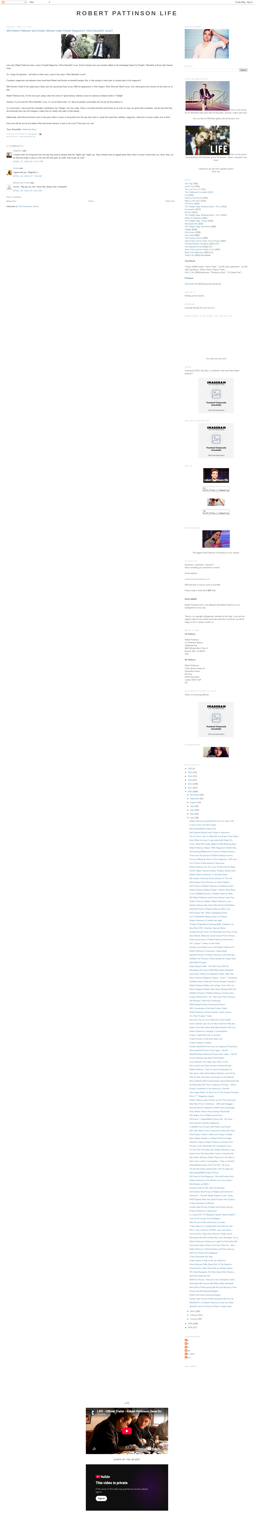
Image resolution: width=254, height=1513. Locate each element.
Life (186, 195)
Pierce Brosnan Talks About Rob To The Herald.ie (210, 1264)
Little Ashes (190, 232)
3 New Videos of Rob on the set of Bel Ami (207, 1260)
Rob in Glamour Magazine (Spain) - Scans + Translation (213, 978)
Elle (187, 1347)
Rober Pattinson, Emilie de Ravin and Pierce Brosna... (212, 1249)
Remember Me (191, 224)
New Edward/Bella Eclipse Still (202, 829)
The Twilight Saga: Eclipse (196, 221)
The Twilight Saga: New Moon (197, 226)
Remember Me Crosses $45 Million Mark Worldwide (211, 1283)
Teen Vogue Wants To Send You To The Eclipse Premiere (214, 1092)
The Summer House (193, 238)
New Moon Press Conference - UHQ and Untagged (211, 1104)
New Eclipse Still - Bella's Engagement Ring (208, 913)
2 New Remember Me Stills (201, 1257)
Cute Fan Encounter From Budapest (204, 1218)
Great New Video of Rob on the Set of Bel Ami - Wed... (212, 1245)
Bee (187, 1340)
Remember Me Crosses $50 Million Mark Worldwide (211, 970)
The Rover (189, 204)
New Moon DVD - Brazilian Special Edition (207, 928)
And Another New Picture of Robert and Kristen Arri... (212, 1192)
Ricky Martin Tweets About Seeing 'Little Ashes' (209, 1111)
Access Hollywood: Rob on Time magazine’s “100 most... (213, 859)
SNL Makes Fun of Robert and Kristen (205, 1115)
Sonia (188, 1357)
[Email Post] (39, 134)
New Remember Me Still (199, 1276)
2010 (190, 791)
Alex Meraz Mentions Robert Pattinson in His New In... (212, 1157)
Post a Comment (13, 197)
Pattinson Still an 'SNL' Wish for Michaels (207, 1188)
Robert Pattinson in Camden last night (205, 920)
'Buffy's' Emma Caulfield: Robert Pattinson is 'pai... (211, 901)
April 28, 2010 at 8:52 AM (27, 191)
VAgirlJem (17, 151)
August (193, 802)
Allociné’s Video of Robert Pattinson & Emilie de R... (211, 1142)
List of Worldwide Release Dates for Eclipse (208, 917)
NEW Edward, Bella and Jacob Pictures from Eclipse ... (213, 1199)
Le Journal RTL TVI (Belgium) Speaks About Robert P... (213, 1215)
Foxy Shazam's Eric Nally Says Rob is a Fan (208, 1062)
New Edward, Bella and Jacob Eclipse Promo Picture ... (213, 936)
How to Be (189, 235)
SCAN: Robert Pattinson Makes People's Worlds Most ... (213, 871)
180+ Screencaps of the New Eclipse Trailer (208, 1008)
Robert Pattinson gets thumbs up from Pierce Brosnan (212, 1100)
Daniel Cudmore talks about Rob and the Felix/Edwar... (212, 905)
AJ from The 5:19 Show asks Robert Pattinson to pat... (212, 1150)
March (193, 1311)
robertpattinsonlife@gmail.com (197, 579)
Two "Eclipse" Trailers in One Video (204, 943)
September (195, 799)
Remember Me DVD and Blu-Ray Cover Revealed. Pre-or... (214, 1238)
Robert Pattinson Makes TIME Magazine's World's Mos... (213, 848)
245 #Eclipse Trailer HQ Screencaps (204, 1001)
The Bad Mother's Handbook (197, 244)
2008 (190, 1327)
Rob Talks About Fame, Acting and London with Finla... (212, 1131)
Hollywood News (29, 129)
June (192, 810)
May (192, 814)
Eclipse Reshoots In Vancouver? (203, 1211)
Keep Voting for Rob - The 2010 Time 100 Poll (209, 966)
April (192, 818)
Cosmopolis (190, 209)
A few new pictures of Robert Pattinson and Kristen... (212, 939)
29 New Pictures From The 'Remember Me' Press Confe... (214, 932)
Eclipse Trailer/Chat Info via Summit (204, 1035)
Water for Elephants (193, 218)
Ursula (16, 168)
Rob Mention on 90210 (199, 1184)
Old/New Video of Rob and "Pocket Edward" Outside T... (213, 981)
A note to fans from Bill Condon (202, 825)
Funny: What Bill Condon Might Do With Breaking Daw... (213, 844)
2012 (190, 784)
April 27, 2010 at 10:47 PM (28, 162)
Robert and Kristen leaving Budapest (205, 1295)
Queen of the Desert (193, 198)
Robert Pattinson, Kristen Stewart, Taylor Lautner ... (211, 1012)
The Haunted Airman (193, 247)
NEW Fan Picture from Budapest (203, 1253)
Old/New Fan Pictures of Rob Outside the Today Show (212, 959)
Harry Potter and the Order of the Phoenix (202, 241)
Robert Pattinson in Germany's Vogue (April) (208, 951)
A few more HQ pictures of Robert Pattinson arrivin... (211, 855)
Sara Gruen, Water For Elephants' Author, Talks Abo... (212, 974)
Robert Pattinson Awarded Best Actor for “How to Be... (212, 821)
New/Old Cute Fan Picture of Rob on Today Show (210, 1306)
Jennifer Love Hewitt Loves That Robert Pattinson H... (212, 947)
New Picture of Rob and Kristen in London (207, 1222)
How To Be (189, 272)
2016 (190, 769)
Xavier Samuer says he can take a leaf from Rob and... (213, 1024)
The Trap (188, 184)
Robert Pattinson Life (127, 13)
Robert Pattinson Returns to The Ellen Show (208, 874)
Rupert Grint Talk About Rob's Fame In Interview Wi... (212, 1153)
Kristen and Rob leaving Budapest (203, 1291)
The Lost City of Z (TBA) (195, 189)
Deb (187, 1344)
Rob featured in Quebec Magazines (204, 1123)
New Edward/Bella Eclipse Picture (203, 1173)
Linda (188, 1351)
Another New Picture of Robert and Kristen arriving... (211, 1207)
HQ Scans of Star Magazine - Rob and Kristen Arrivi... (212, 1176)
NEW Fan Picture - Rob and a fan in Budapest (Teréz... (212, 1280)
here (237, 118)
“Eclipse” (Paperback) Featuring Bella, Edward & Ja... (212, 924)
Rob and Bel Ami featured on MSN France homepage (212, 1108)
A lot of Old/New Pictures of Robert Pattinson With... (211, 894)
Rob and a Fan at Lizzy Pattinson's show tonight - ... (211, 1020)
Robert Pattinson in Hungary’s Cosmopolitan (208, 1031)
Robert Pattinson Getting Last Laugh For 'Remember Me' (213, 1241)
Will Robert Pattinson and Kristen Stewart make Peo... (212, 897)
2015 (190, 772)
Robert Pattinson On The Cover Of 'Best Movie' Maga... (213, 867)
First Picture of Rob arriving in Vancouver (206, 863)
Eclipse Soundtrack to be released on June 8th (209, 1088)
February (194, 1315)
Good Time (189, 186)
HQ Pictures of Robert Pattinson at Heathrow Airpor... (212, 886)
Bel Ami (188, 212)
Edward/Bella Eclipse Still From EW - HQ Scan (209, 1165)
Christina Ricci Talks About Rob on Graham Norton (211, 1268)
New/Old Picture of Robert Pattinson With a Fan (209, 909)
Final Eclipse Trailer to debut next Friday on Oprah (210, 1134)
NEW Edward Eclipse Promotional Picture (207, 1004)
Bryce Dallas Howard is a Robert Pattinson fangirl (210, 1138)
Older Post (170, 201)
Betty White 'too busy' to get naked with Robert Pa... (211, 840)
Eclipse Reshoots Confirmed (201, 1203)
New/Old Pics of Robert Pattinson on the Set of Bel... (212, 1302)
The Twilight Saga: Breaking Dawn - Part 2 (203, 206)
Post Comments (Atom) (28, 206)
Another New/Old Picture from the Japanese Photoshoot (213, 1046)
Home (90, 201)
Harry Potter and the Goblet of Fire (199, 249)
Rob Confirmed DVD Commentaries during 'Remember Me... (214, 1081)
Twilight (188, 229)
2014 (190, 776)
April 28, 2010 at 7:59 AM (27, 176)
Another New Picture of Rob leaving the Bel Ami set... (212, 1299)
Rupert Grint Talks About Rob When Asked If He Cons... (213, 1027)
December (194, 795)
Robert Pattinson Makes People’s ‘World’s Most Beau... (213, 890)
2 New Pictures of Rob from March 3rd (205, 1039)
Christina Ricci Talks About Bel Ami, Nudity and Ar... (211, 1234)
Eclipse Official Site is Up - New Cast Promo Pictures (212, 997)
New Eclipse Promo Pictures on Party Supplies (209, 882)
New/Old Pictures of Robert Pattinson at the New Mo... (212, 955)
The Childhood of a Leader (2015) (199, 192)
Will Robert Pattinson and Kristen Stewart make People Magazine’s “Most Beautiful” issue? (59, 30)
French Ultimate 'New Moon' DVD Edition (206, 1058)
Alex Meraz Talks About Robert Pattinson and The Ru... (213, 1073)
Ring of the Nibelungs (194, 252)
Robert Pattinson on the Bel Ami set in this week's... (211, 1180)
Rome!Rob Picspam (198, 962)
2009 (190, 1324)
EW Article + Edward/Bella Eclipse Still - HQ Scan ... (212, 1119)
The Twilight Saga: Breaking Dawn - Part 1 (203, 215)
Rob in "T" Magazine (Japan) (201, 1096)
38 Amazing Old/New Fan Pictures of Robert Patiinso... (212, 852)
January (193, 1319)
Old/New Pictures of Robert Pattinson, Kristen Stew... (212, 993)
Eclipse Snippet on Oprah (200, 1043)
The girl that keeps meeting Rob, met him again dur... (212, 1169)
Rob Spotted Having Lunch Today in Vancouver (209, 832)
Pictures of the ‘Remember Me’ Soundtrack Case (210, 1146)
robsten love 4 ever (21, 183)
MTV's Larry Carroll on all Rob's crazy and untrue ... (211, 1230)
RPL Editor (190, 1354)
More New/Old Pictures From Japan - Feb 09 (208, 1050)
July (192, 806)
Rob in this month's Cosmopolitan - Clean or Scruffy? (212, 1161)
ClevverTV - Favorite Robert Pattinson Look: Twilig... (211, 1195)
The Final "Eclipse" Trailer (200, 1016)
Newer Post (11, 201)
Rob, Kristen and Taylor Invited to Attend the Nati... (211, 1066)
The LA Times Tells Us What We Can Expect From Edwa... (214, 836)
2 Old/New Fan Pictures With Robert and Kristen (210, 1127)
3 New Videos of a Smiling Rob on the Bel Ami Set (211, 1226)
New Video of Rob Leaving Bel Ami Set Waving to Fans (213, 1287)
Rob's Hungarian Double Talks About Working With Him (212, 989)
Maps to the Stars (192, 201)
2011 (190, 788)
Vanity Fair (189, 255)
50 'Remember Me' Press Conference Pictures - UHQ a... (213, 1085)
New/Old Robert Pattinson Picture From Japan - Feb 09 (213, 1054)
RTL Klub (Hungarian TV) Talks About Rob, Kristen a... (212, 1272)
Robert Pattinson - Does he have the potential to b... (211, 1069)
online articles (27, 136)
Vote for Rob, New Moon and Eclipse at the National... (212, 1077)
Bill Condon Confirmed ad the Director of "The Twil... (211, 878)
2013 (190, 780)
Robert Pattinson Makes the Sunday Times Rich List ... (213, 985)
